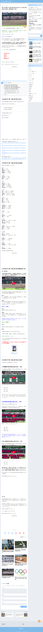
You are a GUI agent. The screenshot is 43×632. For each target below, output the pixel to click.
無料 (30, 91)
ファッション (31, 80)
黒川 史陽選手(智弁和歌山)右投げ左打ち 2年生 (12, 92)
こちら (9, 115)
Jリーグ (30, 69)
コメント (3, 587)
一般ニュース (31, 82)
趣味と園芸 (31, 97)
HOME (22, 628)
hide (9, 82)
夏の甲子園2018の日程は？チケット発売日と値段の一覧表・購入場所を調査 (14, 157)
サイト (3, 602)
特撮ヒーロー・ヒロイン (33, 93)
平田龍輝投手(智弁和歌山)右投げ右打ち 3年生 (12, 90)
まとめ (5, 94)
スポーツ (30, 75)
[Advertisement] (14, 73)
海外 (30, 89)
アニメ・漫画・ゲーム (32, 71)
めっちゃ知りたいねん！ (7, 1)
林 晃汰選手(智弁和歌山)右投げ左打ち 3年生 (12, 91)
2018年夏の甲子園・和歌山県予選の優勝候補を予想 (12, 87)
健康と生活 (31, 84)
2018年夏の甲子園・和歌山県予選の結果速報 (11, 86)
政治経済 (30, 86)
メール (3, 598)
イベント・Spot (31, 73)
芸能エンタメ (31, 95)
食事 (30, 100)
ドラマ (30, 77)
